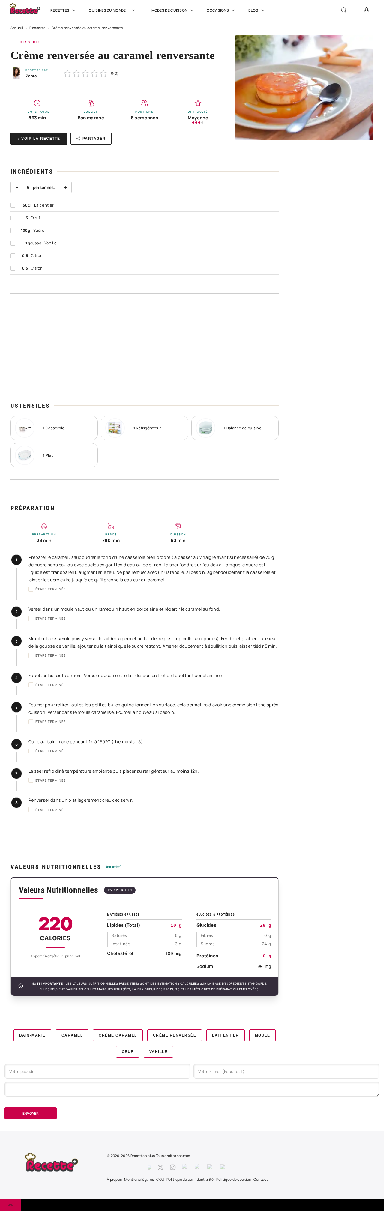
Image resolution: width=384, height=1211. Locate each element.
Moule (262, 1035)
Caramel (72, 1035)
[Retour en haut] (10, 1205)
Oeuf (128, 1052)
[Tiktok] (223, 1167)
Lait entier (225, 1035)
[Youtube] (210, 1167)
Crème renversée (174, 1035)
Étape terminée (50, 589)
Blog (253, 10)
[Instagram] (173, 1167)
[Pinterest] (185, 1167)
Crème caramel (118, 1035)
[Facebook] (150, 1167)
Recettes (59, 10)
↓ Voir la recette (39, 138)
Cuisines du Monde (107, 10)
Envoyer (30, 1113)
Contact (261, 1179)
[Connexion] (367, 10)
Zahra (31, 76)
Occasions (218, 10)
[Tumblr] (198, 1167)
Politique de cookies (233, 1179)
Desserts (37, 27)
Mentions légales (139, 1179)
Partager (94, 138)
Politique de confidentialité (190, 1179)
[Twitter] (161, 1167)
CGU (160, 1179)
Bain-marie (32, 1035)
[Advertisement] (144, 347)
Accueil (16, 27)
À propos (114, 1179)
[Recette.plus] (28, 10)
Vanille (158, 1052)
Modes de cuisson (170, 10)
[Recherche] (344, 10)
